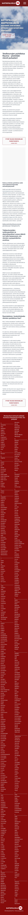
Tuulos (16, 780)
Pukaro (16, 564)
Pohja (16, 538)
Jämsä (2, 615)
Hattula (2, 516)
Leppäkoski (3, 830)
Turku (16, 774)
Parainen (17, 496)
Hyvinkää (3, 549)
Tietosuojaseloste (19, 910)
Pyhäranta (17, 585)
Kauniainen (3, 670)
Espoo (2, 472)
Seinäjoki (17, 679)
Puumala (17, 575)
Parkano (17, 500)
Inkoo (2, 576)
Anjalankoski (4, 439)
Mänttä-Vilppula (18, 434)
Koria (2, 742)
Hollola (2, 540)
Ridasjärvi (17, 624)
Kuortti (2, 768)
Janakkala (3, 591)
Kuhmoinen (3, 761)
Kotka (2, 749)
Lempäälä (3, 828)
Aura (2, 449)
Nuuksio (17, 468)
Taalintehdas (18, 736)
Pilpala (16, 533)
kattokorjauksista (7, 191)
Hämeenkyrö (4, 553)
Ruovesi (17, 640)
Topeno (16, 769)
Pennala (17, 507)
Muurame (17, 422)
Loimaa (2, 847)
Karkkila (3, 658)
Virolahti (17, 870)
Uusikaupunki (18, 810)
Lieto (2, 837)
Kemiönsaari (4, 682)
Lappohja (3, 811)
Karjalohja (3, 656)
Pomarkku (17, 550)
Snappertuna (18, 698)
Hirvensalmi (3, 539)
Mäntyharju (17, 436)
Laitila (2, 798)
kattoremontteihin (7, 194)
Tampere (17, 745)
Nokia (16, 451)
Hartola (2, 514)
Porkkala (17, 554)
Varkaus (17, 835)
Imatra (2, 573)
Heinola (2, 525)
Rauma (16, 612)
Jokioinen (3, 596)
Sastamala (17, 667)
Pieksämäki (17, 520)
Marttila (2, 878)
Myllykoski (17, 427)
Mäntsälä (17, 431)
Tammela (17, 743)
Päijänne (17, 590)
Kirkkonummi (4, 712)
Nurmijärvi (17, 465)
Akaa (2, 426)
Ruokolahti (17, 637)
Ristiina (16, 631)
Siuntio (16, 697)
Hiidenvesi (3, 533)
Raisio (16, 603)
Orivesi (16, 480)
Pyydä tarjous (7, 35)
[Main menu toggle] (24, 3)
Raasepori (17, 602)
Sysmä (16, 725)
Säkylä (16, 726)
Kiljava (2, 709)
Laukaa (2, 816)
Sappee (16, 665)
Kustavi (2, 773)
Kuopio (2, 763)
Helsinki (3, 528)
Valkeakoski (17, 821)
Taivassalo (17, 741)
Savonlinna (17, 674)
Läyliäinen (3, 868)
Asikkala (3, 444)
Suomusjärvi (18, 719)
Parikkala (17, 498)
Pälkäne (16, 594)
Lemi (2, 825)
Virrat (16, 872)
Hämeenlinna (4, 554)
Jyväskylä (3, 612)
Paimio (16, 493)
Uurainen (17, 807)
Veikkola (17, 842)
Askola (2, 447)
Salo (16, 658)
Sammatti (17, 664)
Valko (16, 830)
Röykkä (16, 649)
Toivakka (17, 767)
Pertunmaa (17, 517)
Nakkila (16, 442)
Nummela (17, 460)
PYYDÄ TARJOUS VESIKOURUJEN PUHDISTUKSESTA (14, 140)
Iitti (1, 564)
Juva (2, 610)
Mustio (2, 902)
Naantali (17, 440)
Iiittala (2, 562)
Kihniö (2, 698)
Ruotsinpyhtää (18, 638)
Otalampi (17, 481)
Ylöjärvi (16, 894)
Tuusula (16, 783)
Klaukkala (3, 726)
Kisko (2, 714)
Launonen (3, 823)
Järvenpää (3, 619)
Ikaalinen (3, 566)
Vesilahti (17, 851)
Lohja (2, 844)
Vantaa (16, 834)
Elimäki (2, 464)
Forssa (2, 492)
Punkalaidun (18, 569)
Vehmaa (17, 844)
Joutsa (2, 600)
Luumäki (3, 861)
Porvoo (16, 559)
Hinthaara (3, 537)
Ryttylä (16, 645)
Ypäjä (16, 895)
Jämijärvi (3, 614)
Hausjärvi (3, 523)
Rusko (16, 642)
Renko (16, 623)
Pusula (16, 573)
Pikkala (16, 531)
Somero (16, 705)
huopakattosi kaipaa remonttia (10, 217)
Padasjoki (17, 491)
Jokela (2, 594)
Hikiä (2, 535)
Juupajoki (3, 608)
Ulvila (16, 794)
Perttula (16, 515)
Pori (15, 552)
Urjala (16, 798)
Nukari (16, 458)
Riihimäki (17, 626)
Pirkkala (16, 536)
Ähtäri (16, 902)
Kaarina (2, 623)
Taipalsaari (17, 738)
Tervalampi (17, 755)
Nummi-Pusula (18, 461)
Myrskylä (17, 429)
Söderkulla (17, 728)
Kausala (3, 672)
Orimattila (17, 476)
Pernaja (16, 510)
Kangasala (3, 634)
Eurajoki (3, 483)
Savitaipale (17, 672)
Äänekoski (17, 903)
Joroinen (3, 598)
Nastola (16, 447)
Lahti (2, 795)
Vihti (16, 860)
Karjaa (2, 654)
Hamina (2, 505)
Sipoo (16, 693)
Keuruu (2, 696)
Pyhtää (16, 576)
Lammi (2, 800)
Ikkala (2, 567)
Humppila (3, 546)
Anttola (2, 440)
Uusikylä (17, 805)
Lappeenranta (4, 807)
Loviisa (2, 853)
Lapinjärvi (3, 802)
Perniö (16, 512)
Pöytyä (16, 596)
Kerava (2, 686)
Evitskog (3, 486)
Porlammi (17, 555)
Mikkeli (2, 892)
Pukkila (16, 566)
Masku (2, 880)
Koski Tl (3, 747)
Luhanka (3, 854)
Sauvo (16, 670)
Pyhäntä (17, 583)
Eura (2, 481)
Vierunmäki (17, 858)
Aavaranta (3, 425)
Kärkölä (2, 787)
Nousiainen (17, 454)
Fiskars (2, 491)
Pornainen (17, 557)
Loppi (2, 851)
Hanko (2, 511)
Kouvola (3, 752)
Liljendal (3, 839)
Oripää (16, 478)
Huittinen (3, 544)
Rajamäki (17, 605)
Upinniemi (17, 796)
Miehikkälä (3, 888)
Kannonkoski (4, 641)
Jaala (2, 589)
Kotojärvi (3, 751)
